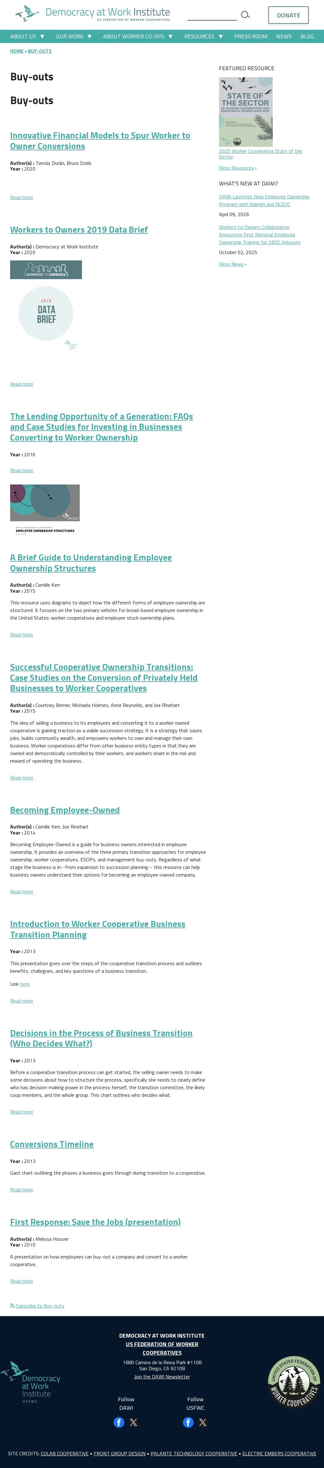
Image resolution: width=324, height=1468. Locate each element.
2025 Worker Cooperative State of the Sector (260, 153)
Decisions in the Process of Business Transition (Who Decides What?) (101, 1038)
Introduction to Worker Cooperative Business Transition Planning (97, 929)
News (284, 36)
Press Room (251, 36)
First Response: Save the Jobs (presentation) (95, 1221)
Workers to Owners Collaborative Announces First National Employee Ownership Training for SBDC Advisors (260, 234)
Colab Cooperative (65, 1453)
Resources (199, 36)
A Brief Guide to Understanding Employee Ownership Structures (91, 562)
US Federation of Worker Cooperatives (162, 1348)
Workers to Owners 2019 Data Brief (79, 229)
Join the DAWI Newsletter (162, 1376)
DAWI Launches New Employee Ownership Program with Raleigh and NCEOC (264, 200)
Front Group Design (120, 1453)
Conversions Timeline (52, 1144)
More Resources (236, 168)
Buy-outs (40, 51)
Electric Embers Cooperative (279, 1453)
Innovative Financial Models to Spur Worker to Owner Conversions (100, 140)
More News (231, 264)
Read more (21, 197)
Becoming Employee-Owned (65, 809)
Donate (288, 15)
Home (17, 51)
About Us (23, 36)
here (25, 984)
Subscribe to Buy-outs (40, 1306)
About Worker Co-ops (133, 36)
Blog (307, 36)
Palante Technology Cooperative (194, 1453)
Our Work (69, 36)
